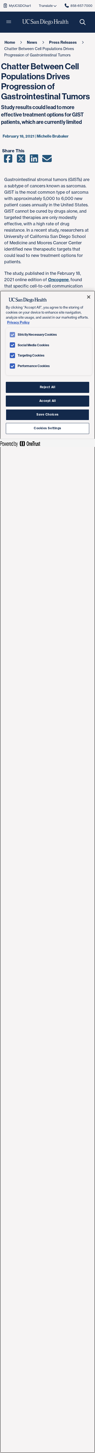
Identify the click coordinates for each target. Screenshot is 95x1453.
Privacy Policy (18, 322)
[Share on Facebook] (8, 160)
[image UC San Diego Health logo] (45, 22)
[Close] (88, 297)
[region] (47, 872)
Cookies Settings (47, 428)
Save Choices (47, 414)
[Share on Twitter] (21, 160)
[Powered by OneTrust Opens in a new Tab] (20, 443)
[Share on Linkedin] (34, 160)
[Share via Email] (47, 160)
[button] (8, 22)
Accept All (47, 401)
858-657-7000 (81, 6)
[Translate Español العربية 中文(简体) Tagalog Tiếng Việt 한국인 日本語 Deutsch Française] (47, 6)
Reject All (47, 387)
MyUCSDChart (20, 6)
